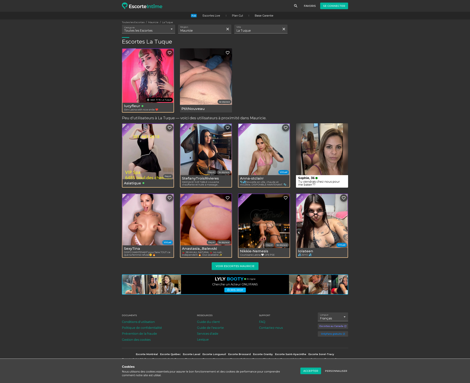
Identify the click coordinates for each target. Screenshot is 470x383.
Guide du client (208, 322)
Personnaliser (336, 370)
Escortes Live (211, 15)
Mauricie (153, 22)
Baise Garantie (264, 15)
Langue (324, 314)
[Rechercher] (295, 6)
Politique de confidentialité (142, 328)
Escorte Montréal (147, 354)
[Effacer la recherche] (227, 29)
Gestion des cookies (136, 339)
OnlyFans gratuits (331, 333)
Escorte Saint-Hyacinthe (290, 354)
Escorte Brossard (239, 354)
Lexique (203, 339)
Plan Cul (237, 15)
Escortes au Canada (331, 326)
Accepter (310, 371)
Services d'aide (207, 333)
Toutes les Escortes (133, 22)
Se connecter (334, 6)
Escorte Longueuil (214, 354)
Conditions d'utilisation (138, 322)
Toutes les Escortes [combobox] (138, 30)
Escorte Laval (191, 354)
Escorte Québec (170, 354)
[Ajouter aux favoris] (169, 52)
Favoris (310, 6)
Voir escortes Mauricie (235, 266)
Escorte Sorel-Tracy (321, 354)
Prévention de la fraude (139, 333)
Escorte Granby (263, 354)
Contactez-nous (271, 328)
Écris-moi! (235, 290)
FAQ (262, 322)
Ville (238, 27)
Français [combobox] (326, 318)
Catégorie (129, 27)
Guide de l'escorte (210, 328)
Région (184, 27)
